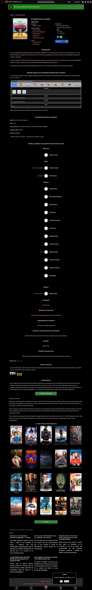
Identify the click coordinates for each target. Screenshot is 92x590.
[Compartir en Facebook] (57, 37)
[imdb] (19, 374)
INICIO (69, 2)
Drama (63, 27)
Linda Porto (36, 35)
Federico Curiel (37, 25)
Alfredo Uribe (46, 305)
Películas (46, 522)
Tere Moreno (40, 325)
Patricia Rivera (37, 33)
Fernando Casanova (38, 37)
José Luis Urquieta (36, 315)
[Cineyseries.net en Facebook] (85, 2)
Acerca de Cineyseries (28, 583)
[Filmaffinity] (14, 374)
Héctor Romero (46, 356)
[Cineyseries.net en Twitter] (88, 2)
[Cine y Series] (13, 2)
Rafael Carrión (53, 62)
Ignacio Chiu (46, 346)
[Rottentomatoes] (11, 374)
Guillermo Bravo (29, 335)
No (61, 581)
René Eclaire (36, 44)
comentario (45, 110)
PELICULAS (77, 2)
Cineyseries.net (47, 401)
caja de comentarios (53, 418)
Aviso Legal (49, 583)
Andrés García (36, 29)
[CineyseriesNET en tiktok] (91, 2)
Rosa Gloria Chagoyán (39, 31)
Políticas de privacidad (40, 583)
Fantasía (58, 27)
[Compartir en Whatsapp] (61, 37)
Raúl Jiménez (46, 335)
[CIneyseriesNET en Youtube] (83, 2)
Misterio (68, 27)
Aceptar (66, 581)
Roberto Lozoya (26, 356)
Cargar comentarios (46, 393)
